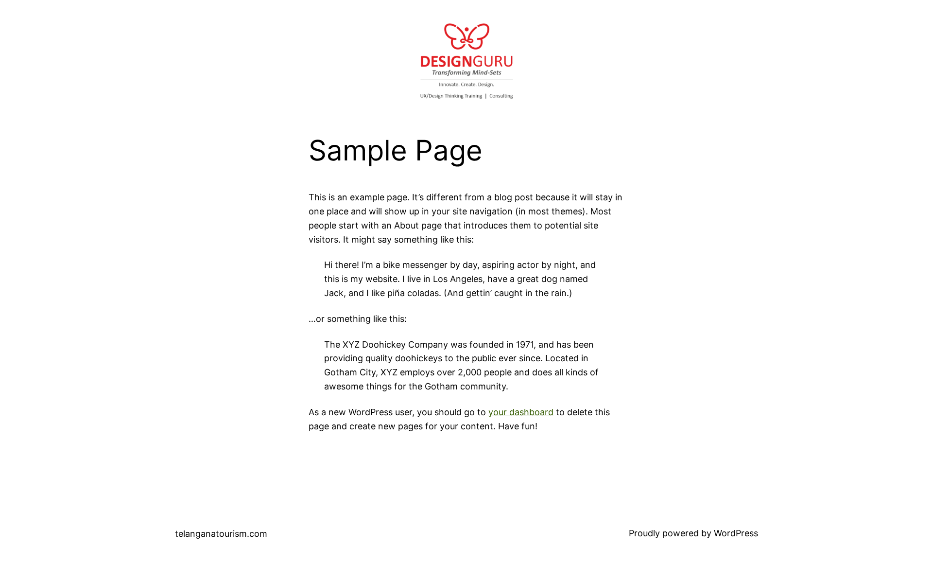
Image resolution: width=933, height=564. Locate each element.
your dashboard (520, 412)
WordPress (736, 533)
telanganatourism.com (221, 534)
